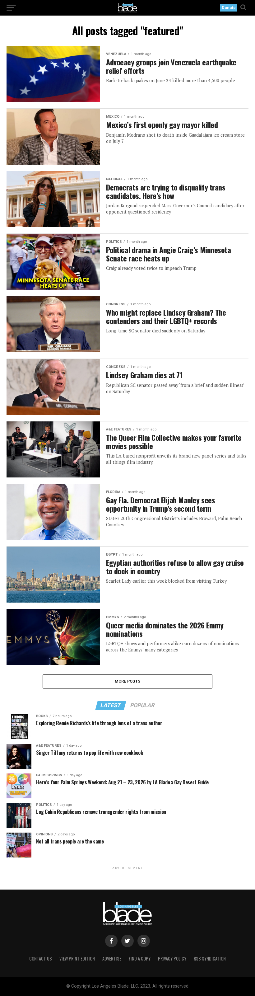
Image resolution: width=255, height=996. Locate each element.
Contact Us (40, 958)
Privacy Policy (172, 958)
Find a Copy (140, 958)
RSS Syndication (210, 958)
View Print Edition (77, 958)
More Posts (128, 681)
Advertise (111, 958)
